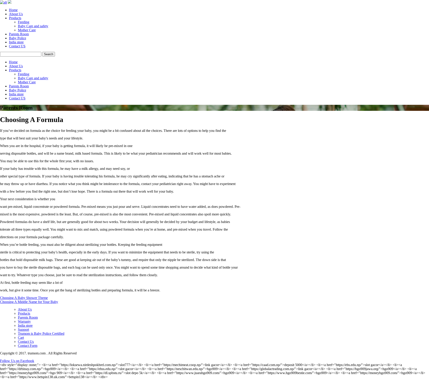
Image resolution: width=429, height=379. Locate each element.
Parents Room (19, 34)
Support (23, 329)
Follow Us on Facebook (17, 361)
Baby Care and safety (33, 26)
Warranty (24, 321)
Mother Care (27, 30)
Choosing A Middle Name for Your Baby (29, 302)
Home (13, 10)
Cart (21, 337)
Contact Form (27, 345)
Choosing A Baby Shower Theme (24, 298)
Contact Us (26, 341)
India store (16, 42)
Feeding (23, 22)
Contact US (17, 46)
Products (15, 18)
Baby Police (17, 38)
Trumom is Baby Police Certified (41, 333)
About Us (16, 14)
